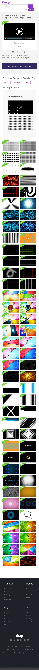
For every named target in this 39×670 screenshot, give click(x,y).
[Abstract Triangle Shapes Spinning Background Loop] (11, 376)
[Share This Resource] (21, 46)
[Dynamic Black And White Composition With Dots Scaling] (11, 157)
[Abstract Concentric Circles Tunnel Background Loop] (28, 365)
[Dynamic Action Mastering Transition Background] (11, 411)
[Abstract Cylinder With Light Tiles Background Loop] (28, 376)
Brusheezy (8, 589)
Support (29, 595)
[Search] (30, 6)
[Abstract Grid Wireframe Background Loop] (28, 180)
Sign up (31, 9)
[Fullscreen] (33, 39)
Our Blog (29, 619)
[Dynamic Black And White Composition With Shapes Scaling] (11, 146)
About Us (29, 613)
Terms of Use (7, 653)
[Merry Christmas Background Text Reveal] (11, 180)
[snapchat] (25, 640)
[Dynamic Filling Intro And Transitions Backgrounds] (11, 388)
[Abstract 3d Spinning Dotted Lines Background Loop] (28, 469)
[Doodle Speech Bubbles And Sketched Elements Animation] (28, 515)
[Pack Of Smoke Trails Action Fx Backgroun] (11, 273)
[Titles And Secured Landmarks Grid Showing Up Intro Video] (11, 249)
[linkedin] (28, 640)
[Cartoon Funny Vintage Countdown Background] (28, 492)
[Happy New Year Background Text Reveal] (28, 226)
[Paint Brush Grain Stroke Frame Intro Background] (28, 480)
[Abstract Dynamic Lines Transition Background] (11, 446)
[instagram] (21, 640)
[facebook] (11, 640)
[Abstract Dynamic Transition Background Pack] (28, 411)
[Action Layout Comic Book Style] (28, 549)
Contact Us (30, 622)
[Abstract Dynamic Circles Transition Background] (28, 238)
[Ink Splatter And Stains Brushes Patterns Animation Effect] (28, 169)
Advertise (29, 592)
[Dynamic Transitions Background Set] (28, 388)
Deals (28, 589)
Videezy (7, 595)
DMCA (28, 598)
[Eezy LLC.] (19, 636)
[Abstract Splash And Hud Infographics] (28, 457)
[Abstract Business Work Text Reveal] (11, 226)
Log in (25, 9)
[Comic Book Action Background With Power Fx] (28, 330)
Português (7, 619)
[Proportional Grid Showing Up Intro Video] (28, 249)
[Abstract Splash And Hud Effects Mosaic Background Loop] (11, 469)
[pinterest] (18, 640)
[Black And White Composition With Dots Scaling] (11, 169)
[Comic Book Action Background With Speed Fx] (11, 296)
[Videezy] (6, 2)
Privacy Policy (18, 653)
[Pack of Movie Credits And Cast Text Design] (28, 446)
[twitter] (14, 640)
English (6, 613)
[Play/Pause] (5, 39)
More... (6, 625)
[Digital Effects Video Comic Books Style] (11, 561)
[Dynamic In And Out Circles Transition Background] (11, 203)
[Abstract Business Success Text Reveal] (11, 215)
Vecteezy (7, 592)
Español (7, 616)
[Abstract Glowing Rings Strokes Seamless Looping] (28, 503)
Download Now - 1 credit (21, 66)
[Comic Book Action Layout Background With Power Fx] (11, 307)
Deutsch (7, 622)
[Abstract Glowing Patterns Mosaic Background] (28, 561)
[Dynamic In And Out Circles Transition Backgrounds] (28, 192)
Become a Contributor (8, 598)
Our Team (29, 616)
